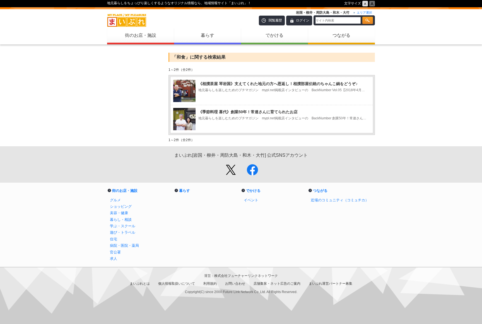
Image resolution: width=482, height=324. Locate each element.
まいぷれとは (140, 284)
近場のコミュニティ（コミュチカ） (340, 200)
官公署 (115, 252)
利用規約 (210, 284)
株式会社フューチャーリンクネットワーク (246, 276)
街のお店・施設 (140, 35)
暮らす (207, 35)
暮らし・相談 (121, 219)
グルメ (115, 200)
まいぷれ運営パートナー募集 (330, 284)
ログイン (302, 20)
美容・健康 (119, 213)
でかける (274, 35)
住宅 (113, 239)
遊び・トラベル (122, 232)
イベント (251, 200)
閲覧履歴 (275, 20)
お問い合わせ (235, 284)
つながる (341, 35)
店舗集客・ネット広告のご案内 (277, 284)
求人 (113, 259)
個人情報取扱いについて (176, 284)
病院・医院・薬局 (124, 245)
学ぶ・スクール (122, 226)
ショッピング (121, 206)
